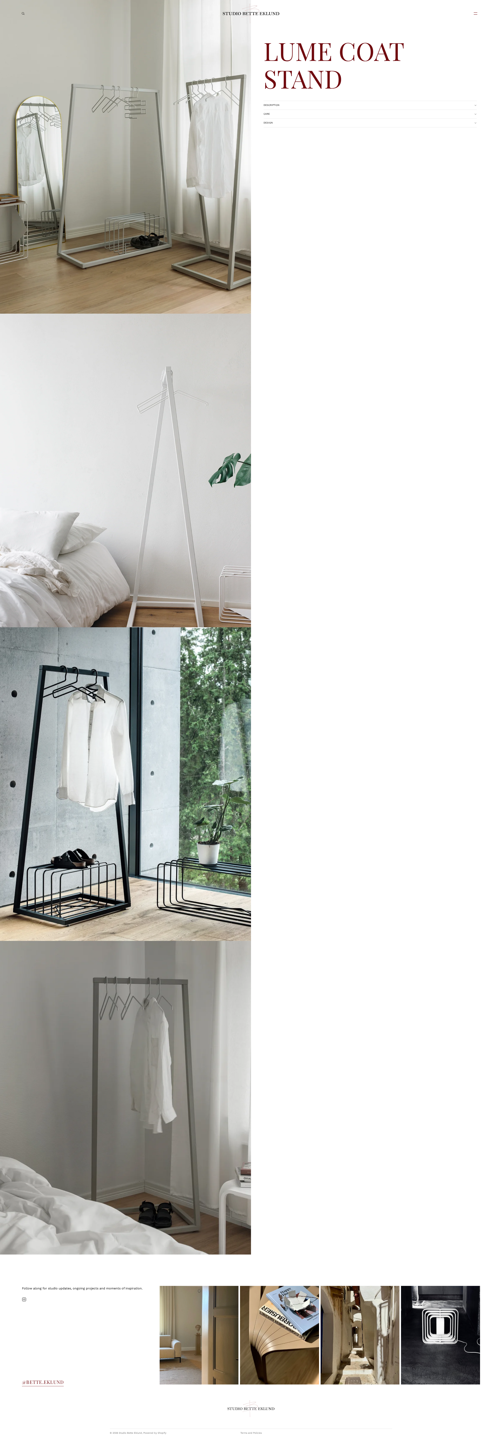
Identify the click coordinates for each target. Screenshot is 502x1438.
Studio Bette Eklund (130, 1433)
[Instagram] (24, 1299)
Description (271, 105)
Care (267, 114)
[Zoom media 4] (125, 1098)
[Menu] (474, 13)
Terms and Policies (251, 1433)
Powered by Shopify (154, 1433)
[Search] (23, 13)
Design (268, 122)
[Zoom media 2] (125, 470)
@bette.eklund (43, 1382)
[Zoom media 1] (125, 157)
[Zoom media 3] (125, 784)
